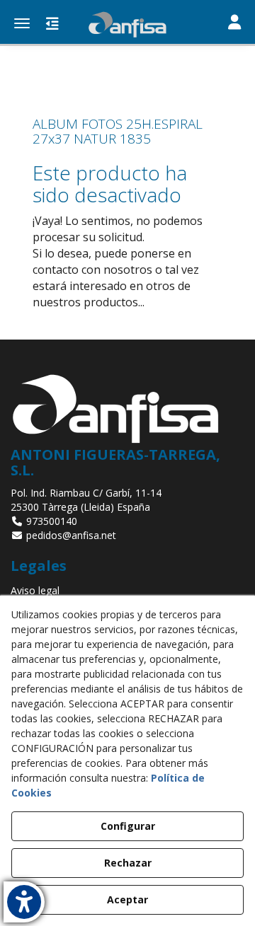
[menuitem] (127, 590)
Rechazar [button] (128, 862)
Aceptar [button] (127, 899)
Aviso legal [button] (35, 590)
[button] (127, 25)
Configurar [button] (128, 826)
